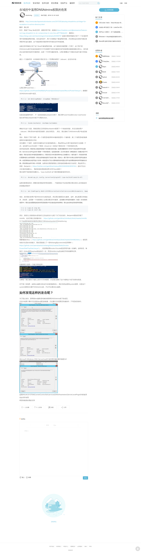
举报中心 (65, 546)
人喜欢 (39, 407)
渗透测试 (36, 15)
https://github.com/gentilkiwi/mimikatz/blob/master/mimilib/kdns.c (56, 240)
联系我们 (58, 546)
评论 (85, 478)
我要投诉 (72, 546)
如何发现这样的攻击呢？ (107, 118)
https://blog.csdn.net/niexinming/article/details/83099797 (40, 36)
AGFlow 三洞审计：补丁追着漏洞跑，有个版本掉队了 (115, 32)
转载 (52, 407)
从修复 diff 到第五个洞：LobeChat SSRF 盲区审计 (114, 27)
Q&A (85, 546)
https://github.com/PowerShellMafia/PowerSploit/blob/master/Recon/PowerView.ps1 (50, 91)
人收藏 (26, 407)
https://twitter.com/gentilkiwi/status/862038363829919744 (54, 166)
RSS (90, 546)
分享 (64, 407)
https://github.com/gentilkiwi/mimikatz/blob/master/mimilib (65, 218)
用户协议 (51, 546)
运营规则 (79, 546)
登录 (125, 3)
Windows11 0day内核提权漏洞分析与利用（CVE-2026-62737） (118, 36)
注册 (121, 3)
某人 (23, 477)
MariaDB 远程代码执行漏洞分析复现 (110, 41)
